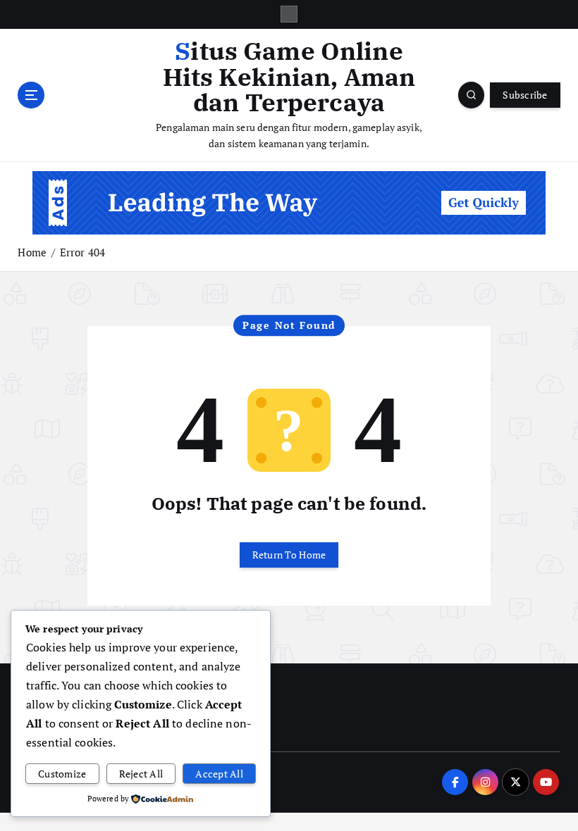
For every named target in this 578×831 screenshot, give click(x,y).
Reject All (141, 774)
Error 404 (82, 252)
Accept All (219, 774)
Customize (62, 774)
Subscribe (525, 95)
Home (32, 252)
